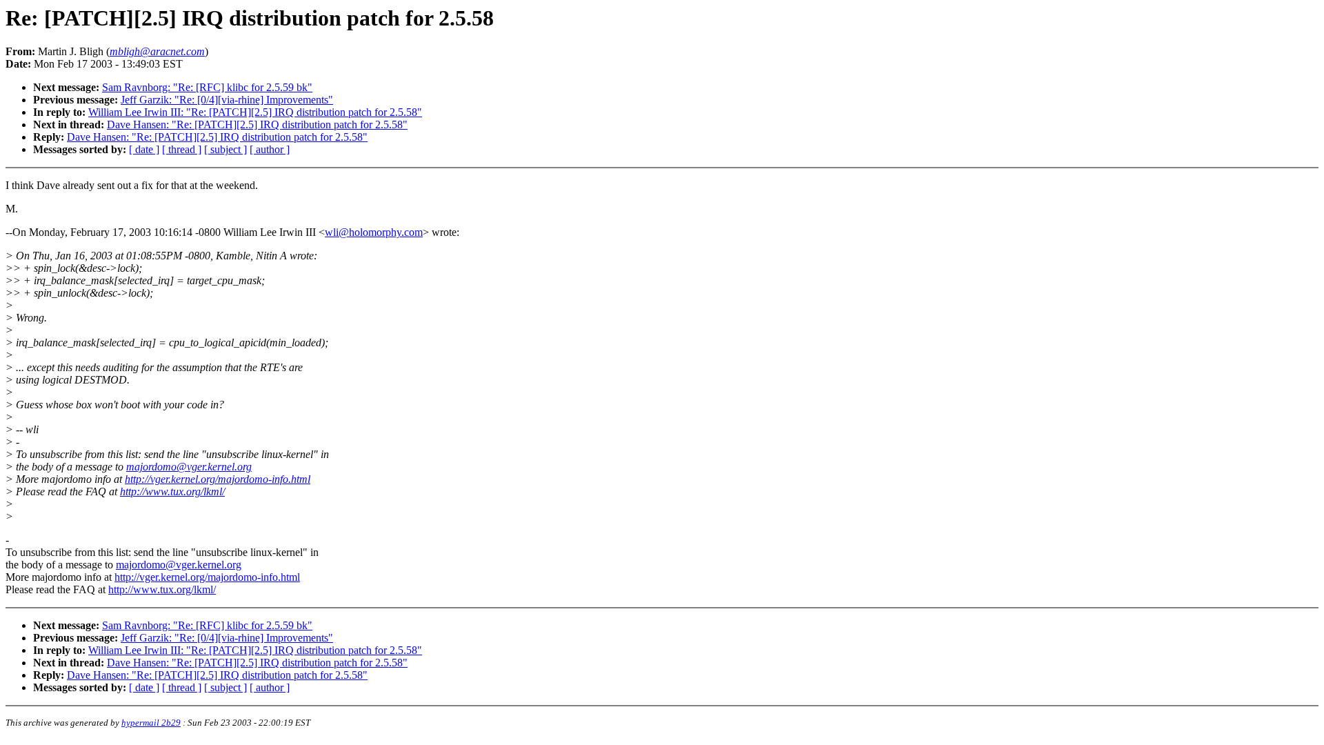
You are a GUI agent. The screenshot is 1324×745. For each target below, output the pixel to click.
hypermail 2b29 (151, 722)
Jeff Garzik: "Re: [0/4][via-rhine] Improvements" (227, 100)
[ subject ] (225, 149)
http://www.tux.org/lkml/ (172, 491)
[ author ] (270, 149)
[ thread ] (181, 149)
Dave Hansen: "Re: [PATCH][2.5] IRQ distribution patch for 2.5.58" (257, 124)
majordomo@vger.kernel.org (189, 467)
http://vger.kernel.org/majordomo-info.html (217, 479)
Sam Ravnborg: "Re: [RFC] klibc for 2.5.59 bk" (207, 87)
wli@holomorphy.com (374, 232)
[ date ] (144, 149)
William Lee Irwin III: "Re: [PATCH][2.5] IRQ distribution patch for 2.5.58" (255, 112)
